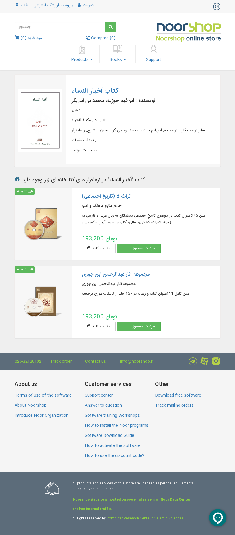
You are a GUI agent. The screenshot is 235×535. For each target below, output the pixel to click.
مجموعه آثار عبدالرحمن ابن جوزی (116, 274)
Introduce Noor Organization (41, 415)
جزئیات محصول (143, 248)
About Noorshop (30, 405)
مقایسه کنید (100, 248)
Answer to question (103, 405)
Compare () (102, 38)
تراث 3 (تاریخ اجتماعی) (106, 196)
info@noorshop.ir (136, 361)
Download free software (178, 395)
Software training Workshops (112, 415)
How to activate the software (112, 445)
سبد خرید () (31, 38)
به (47, 5)
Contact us (95, 361)
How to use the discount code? (114, 455)
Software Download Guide (109, 435)
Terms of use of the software (43, 395)
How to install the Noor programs (116, 425)
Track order (61, 361)
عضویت (88, 5)
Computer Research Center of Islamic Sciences (145, 518)
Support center (99, 395)
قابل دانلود (26, 191)
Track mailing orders (174, 405)
